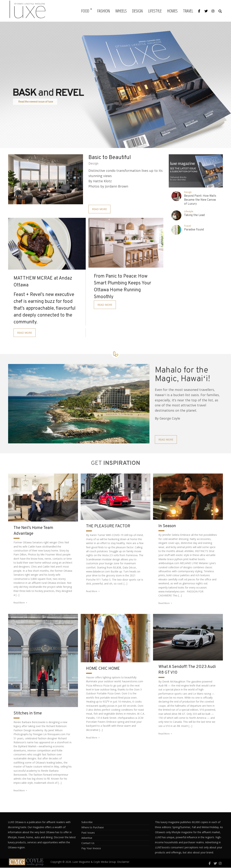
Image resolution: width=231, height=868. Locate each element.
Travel (188, 11)
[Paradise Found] (176, 230)
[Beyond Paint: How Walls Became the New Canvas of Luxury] (176, 196)
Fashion (103, 11)
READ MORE (99, 209)
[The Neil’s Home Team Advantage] (43, 498)
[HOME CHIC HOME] (116, 638)
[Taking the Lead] (176, 215)
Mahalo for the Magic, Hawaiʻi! (182, 374)
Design (137, 11)
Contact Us (87, 843)
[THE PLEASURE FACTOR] (116, 497)
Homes (172, 11)
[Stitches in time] (43, 660)
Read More (19, 602)
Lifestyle (155, 11)
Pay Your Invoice (91, 848)
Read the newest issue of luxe (35, 101)
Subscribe (87, 822)
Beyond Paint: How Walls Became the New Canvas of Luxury (200, 200)
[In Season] (188, 497)
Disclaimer (123, 861)
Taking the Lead (194, 215)
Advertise (86, 837)
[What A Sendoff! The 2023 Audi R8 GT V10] (188, 637)
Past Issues (88, 832)
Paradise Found (194, 230)
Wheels (121, 11)
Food (85, 11)
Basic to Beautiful (109, 157)
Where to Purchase (92, 827)
